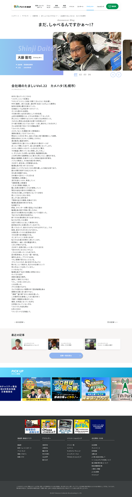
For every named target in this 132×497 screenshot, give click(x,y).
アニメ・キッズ (21, 451)
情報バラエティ (57, 6)
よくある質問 (95, 472)
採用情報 (94, 451)
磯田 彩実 (45, 451)
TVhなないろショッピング (74, 457)
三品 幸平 (45, 457)
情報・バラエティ (22, 454)
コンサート (80, 6)
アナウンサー (90, 6)
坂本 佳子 (45, 460)
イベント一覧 (70, 445)
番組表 (19, 445)
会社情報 (94, 445)
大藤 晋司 (35, 16)
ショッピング (100, 6)
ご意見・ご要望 (96, 469)
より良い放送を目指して (98, 457)
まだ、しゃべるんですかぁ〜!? (49, 16)
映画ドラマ (64, 6)
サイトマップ (95, 475)
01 (75, 74)
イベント (71, 6)
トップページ (15, 16)
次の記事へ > (112, 322)
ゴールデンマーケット (73, 454)
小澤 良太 (45, 448)
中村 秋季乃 (45, 454)
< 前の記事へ (20, 322)
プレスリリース (96, 448)
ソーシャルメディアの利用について (101, 460)
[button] (118, 74)
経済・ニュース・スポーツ (24, 448)
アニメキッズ (48, 6)
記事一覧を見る (66, 355)
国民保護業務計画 (97, 466)
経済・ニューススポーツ (39, 6)
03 (85, 74)
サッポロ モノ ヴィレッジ (74, 451)
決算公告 (94, 454)
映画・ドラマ (21, 457)
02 (80, 74)
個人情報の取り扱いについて (100, 463)
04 (89, 74)
